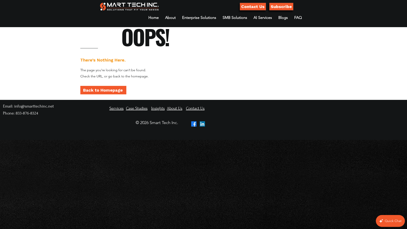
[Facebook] (194, 124)
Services (116, 108)
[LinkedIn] (202, 124)
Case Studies (137, 108)
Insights (158, 108)
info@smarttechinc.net (34, 106)
